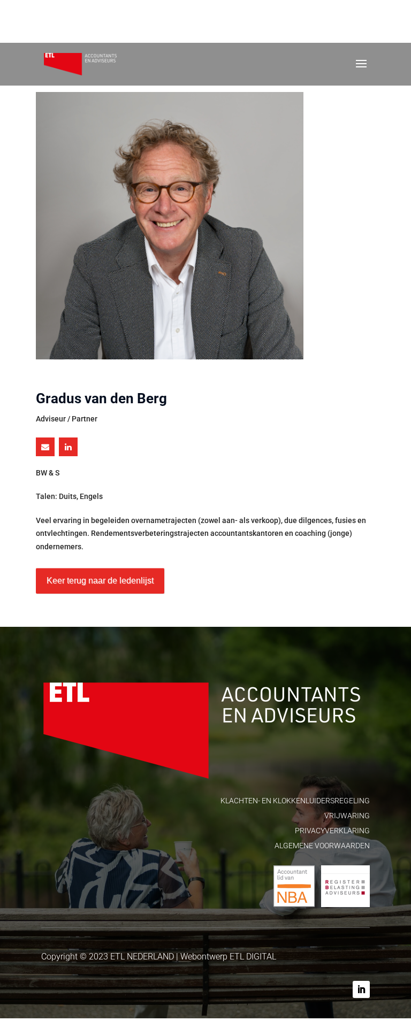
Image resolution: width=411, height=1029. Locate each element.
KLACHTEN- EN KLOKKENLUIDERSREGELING (295, 800)
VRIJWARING (347, 815)
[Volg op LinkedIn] (361, 989)
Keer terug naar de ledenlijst (100, 580)
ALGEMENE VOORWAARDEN (322, 845)
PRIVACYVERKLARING (332, 830)
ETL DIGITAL (253, 956)
